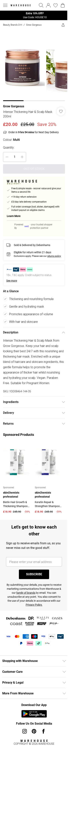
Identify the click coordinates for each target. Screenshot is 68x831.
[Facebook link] (43, 731)
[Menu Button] (5, 5)
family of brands (25, 592)
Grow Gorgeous (34, 24)
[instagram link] (24, 731)
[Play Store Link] (34, 714)
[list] (34, 15)
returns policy (54, 256)
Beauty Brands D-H (12, 24)
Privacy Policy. (34, 604)
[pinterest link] (34, 731)
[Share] (63, 24)
